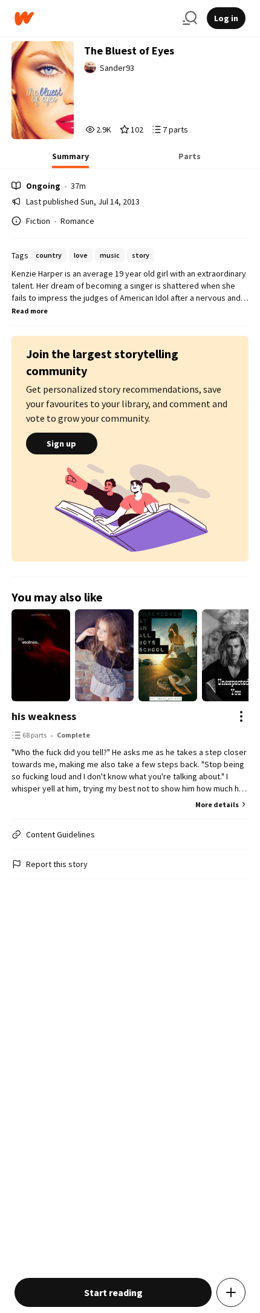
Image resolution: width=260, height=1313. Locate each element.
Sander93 (117, 67)
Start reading (113, 1292)
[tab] (70, 159)
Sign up (61, 443)
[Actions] (241, 716)
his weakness (43, 716)
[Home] (94, 18)
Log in (226, 18)
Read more (29, 310)
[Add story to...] (230, 1292)
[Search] (190, 18)
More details (217, 804)
